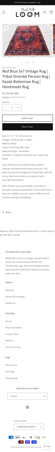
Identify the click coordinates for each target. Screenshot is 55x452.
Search (8, 321)
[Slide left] (21, 62)
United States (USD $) (26, 426)
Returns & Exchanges (15, 296)
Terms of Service (13, 347)
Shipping (5, 97)
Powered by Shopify (37, 447)
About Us (9, 340)
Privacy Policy (11, 334)
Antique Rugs (11, 378)
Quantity (6, 102)
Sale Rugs (9, 371)
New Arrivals (11, 365)
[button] (3, 12)
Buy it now (27, 126)
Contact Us (10, 303)
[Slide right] (34, 62)
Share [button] (8, 212)
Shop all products (13, 327)
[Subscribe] (44, 396)
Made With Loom (22, 447)
